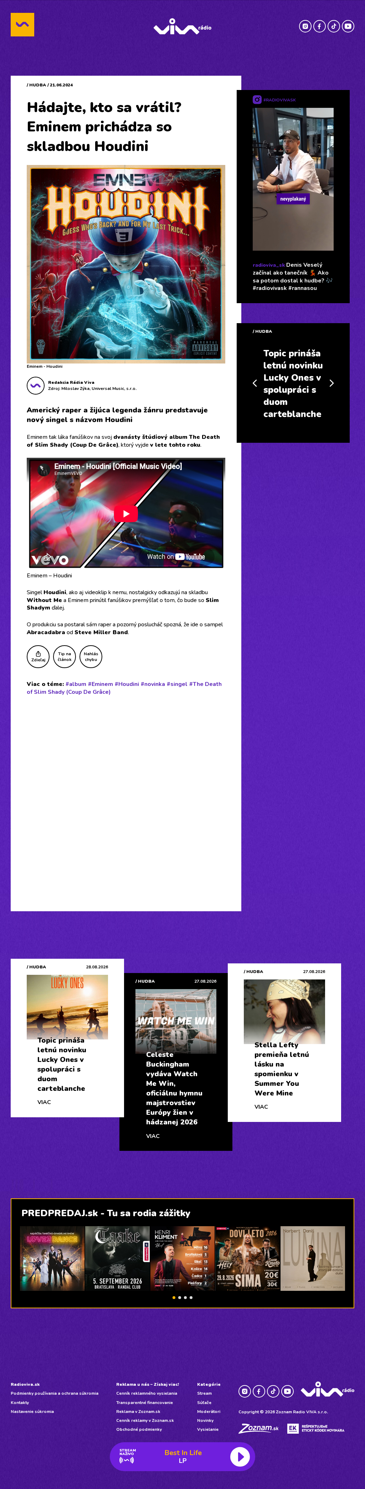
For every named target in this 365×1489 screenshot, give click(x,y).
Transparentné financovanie (144, 1402)
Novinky (205, 1420)
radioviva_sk (269, 265)
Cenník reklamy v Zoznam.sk (145, 1420)
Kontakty (20, 1402)
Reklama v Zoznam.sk (138, 1411)
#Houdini (127, 684)
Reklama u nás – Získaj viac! (147, 1384)
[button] (174, 1297)
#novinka (153, 684)
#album (76, 684)
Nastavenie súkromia (32, 1411)
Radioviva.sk (25, 1384)
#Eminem (100, 684)
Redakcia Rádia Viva (71, 382)
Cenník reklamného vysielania (146, 1393)
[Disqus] (126, 794)
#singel (177, 684)
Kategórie (209, 1384)
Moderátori (208, 1411)
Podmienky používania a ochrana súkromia (54, 1393)
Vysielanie (208, 1429)
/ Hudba (36, 85)
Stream (204, 1393)
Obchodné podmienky (139, 1429)
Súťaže (204, 1402)
